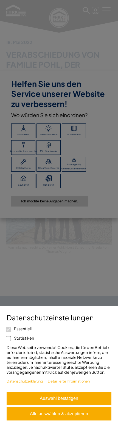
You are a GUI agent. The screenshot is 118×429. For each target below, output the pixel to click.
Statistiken (23, 338)
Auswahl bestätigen (59, 398)
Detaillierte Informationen (69, 381)
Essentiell (22, 328)
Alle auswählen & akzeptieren (59, 413)
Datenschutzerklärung (25, 381)
